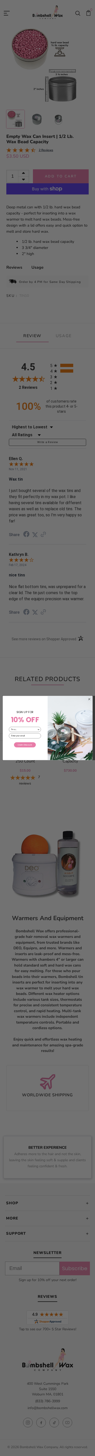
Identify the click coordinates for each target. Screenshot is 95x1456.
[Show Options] (38, 729)
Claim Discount (24, 744)
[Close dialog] (89, 699)
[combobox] (24, 729)
